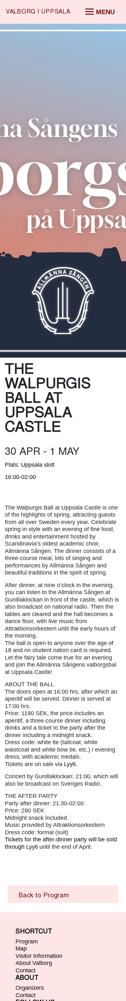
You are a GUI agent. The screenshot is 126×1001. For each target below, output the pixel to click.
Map (21, 948)
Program (27, 941)
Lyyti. (70, 764)
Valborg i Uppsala (38, 12)
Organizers (30, 988)
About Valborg (34, 963)
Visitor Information (39, 956)
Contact (26, 970)
